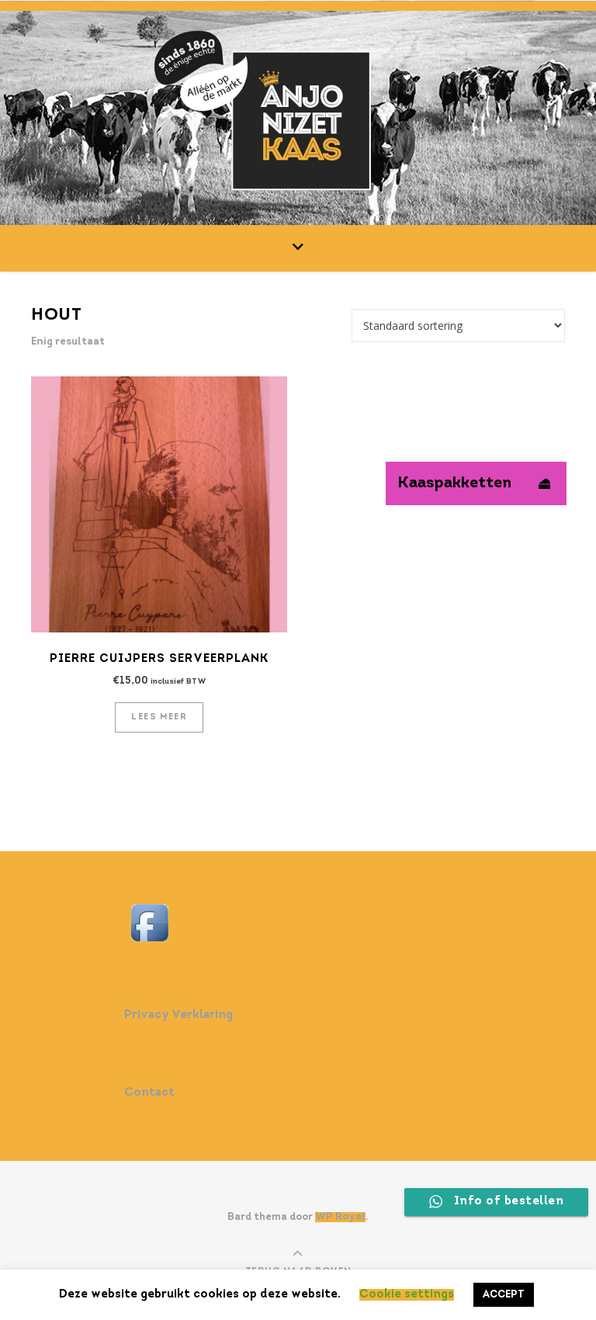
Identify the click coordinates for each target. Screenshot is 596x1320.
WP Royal (340, 1217)
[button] (545, 483)
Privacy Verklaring (178, 1015)
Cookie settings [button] (406, 1295)
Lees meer (159, 717)
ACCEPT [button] (504, 1295)
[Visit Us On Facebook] (297, 923)
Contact (149, 1093)
